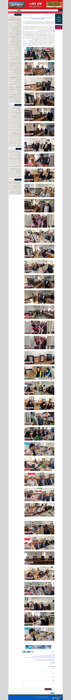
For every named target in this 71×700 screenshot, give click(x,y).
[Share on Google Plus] (28, 652)
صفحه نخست (60, 10)
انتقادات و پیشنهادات (50, 10)
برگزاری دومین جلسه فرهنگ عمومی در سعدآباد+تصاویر (46, 660)
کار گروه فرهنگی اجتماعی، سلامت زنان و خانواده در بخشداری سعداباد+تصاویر (43, 656)
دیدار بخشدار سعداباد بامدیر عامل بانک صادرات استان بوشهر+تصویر (45, 659)
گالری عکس (45, 10)
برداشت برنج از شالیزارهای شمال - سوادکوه (55, 12)
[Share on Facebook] (25, 652)
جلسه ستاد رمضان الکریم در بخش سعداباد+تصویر (47, 655)
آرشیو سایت (56, 10)
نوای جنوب (39, 696)
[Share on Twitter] (27, 652)
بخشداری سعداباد (52, 663)
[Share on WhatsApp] (23, 652)
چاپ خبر (52, 651)
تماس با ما (41, 10)
